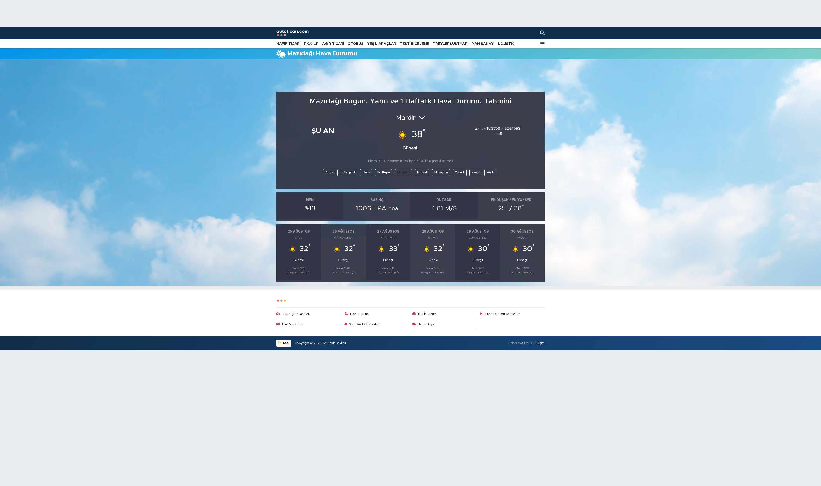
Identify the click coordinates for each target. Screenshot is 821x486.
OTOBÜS (355, 44)
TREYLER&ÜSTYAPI (450, 44)
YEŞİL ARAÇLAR (381, 44)
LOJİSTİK (506, 44)
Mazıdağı (403, 172)
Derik (366, 172)
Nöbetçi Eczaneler (295, 314)
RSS (285, 343)
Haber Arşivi (426, 324)
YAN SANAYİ (483, 44)
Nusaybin (441, 172)
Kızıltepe (383, 172)
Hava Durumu (360, 314)
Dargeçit (349, 172)
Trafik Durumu (427, 314)
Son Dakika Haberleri (364, 324)
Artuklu (330, 172)
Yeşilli (490, 172)
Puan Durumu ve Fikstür (502, 314)
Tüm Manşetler (292, 324)
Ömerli (459, 172)
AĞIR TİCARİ (333, 44)
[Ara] (542, 33)
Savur (475, 172)
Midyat (422, 172)
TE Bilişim (537, 343)
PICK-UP (311, 44)
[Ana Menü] (542, 44)
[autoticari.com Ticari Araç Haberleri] (292, 33)
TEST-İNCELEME (414, 44)
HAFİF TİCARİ (288, 44)
